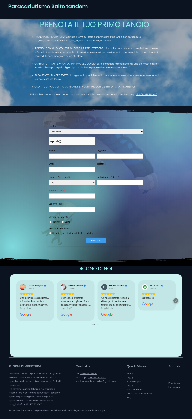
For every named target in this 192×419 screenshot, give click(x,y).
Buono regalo (134, 381)
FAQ (129, 397)
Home (130, 373)
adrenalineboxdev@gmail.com (99, 381)
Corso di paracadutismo (140, 393)
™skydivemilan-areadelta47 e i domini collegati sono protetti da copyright (69, 410)
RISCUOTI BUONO (147, 94)
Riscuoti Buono (135, 389)
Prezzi (130, 378)
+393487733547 (33, 404)
